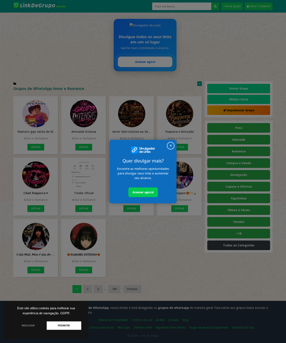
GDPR (65, 313)
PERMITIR (64, 325)
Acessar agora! (143, 192)
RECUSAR (28, 325)
